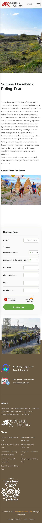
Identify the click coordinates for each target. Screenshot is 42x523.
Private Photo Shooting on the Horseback (9, 453)
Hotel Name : (8, 290)
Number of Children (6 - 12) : (15, 260)
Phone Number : (10, 275)
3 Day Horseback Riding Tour (29, 453)
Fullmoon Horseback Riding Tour (8, 460)
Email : (5, 283)
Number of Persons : (11, 252)
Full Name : (7, 267)
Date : (5, 240)
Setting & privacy (14, 519)
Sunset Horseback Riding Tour (10, 467)
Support (32, 519)
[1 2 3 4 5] (34, 260)
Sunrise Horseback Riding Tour (10, 446)
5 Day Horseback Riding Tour (29, 460)
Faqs (25, 519)
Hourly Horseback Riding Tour (9, 439)
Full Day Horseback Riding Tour (27, 446)
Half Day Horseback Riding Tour (28, 439)
